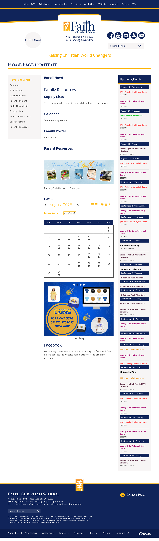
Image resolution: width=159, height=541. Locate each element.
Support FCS (122, 532)
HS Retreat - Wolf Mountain (132, 278)
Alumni (106, 532)
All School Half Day (128, 372)
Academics (48, 532)
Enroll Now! (53, 77)
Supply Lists (16, 111)
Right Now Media (19, 105)
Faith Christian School (34, 494)
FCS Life (93, 532)
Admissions (31, 532)
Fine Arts (64, 532)
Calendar (14, 85)
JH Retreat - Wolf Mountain (132, 349)
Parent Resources (19, 126)
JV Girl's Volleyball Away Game (133, 92)
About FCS (13, 532)
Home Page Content (21, 79)
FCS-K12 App (16, 90)
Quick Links (117, 46)
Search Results (17, 121)
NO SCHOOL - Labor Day (130, 269)
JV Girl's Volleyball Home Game (133, 398)
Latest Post (136, 495)
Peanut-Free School (20, 116)
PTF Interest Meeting (129, 245)
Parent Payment (18, 100)
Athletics (78, 532)
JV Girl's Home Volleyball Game (133, 163)
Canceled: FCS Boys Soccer (131, 115)
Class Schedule (18, 95)
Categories (49, 213)
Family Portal (55, 131)
